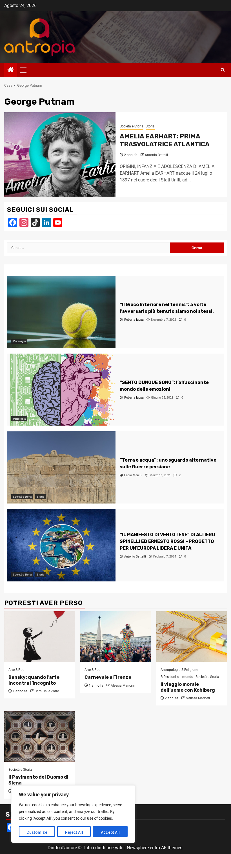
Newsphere (138, 847)
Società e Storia (131, 126)
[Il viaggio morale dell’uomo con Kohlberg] (191, 636)
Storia (150, 126)
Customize (36, 832)
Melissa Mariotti (198, 698)
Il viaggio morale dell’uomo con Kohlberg (188, 687)
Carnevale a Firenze (108, 677)
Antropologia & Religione (179, 670)
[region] (73, 814)
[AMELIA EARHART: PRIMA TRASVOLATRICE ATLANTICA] (59, 154)
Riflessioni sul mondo (177, 677)
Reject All (74, 832)
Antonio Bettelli (156, 155)
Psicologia (19, 341)
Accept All (110, 832)
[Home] (11, 70)
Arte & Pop (16, 670)
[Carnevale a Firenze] (115, 636)
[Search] (222, 70)
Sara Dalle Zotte (47, 691)
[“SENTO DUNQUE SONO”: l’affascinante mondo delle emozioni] (61, 390)
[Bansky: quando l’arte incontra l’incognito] (39, 636)
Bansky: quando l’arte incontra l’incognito (33, 680)
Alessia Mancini (123, 685)
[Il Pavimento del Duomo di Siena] (39, 736)
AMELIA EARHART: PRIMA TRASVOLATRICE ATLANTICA (165, 140)
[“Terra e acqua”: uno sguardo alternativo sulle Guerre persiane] (61, 467)
